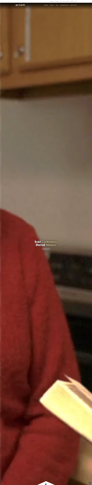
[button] (90, 483)
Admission (46, 5)
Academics (52, 5)
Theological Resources (64, 5)
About (57, 5)
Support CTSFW (73, 5)
